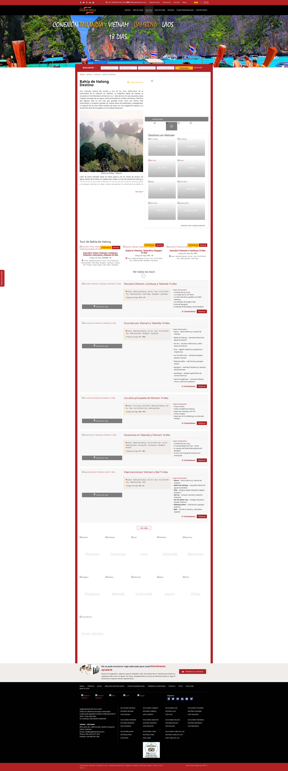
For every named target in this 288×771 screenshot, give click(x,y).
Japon (170, 594)
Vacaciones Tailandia (196, 708)
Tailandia (169, 554)
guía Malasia (170, 726)
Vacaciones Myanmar (128, 720)
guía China (147, 738)
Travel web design (192, 765)
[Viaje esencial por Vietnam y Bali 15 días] (98, 484)
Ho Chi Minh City (112, 261)
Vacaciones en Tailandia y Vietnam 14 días (147, 435)
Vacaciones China (149, 731)
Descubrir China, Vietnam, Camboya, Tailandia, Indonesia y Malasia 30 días (100, 254)
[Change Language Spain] (196, 2)
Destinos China (148, 735)
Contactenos (201, 10)
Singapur (92, 594)
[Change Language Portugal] (201, 2)
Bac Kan (162, 167)
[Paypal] (143, 697)
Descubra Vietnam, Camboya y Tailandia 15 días (150, 283)
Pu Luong (162, 146)
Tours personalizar (185, 10)
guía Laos (168, 714)
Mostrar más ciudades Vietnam (193, 225)
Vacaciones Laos (171, 708)
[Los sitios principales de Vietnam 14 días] (98, 410)
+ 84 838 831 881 (116, 2)
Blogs (184, 2)
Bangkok (103, 263)
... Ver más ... (144, 528)
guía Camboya (148, 714)
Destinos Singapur (150, 723)
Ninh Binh (191, 189)
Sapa (162, 189)
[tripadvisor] (151, 750)
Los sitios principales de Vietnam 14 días (146, 398)
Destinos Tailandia (195, 711)
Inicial (127, 10)
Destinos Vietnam (126, 711)
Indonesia (144, 594)
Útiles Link (190, 686)
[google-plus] (87, 2)
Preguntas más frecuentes (114, 686)
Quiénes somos (154, 2)
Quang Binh (191, 210)
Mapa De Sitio (84, 689)
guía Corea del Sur (172, 738)
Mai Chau (162, 210)
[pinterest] (93, 2)
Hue (151, 258)
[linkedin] (90, 2)
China (195, 594)
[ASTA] (129, 697)
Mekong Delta (86, 263)
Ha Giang (191, 146)
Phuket (89, 265)
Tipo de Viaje (138, 10)
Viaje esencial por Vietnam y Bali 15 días (146, 472)
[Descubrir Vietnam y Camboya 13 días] (182, 246)
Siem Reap (95, 263)
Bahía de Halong (94, 261)
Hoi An (103, 261)
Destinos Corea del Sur (173, 735)
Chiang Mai (152, 445)
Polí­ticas (172, 686)
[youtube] (177, 698)
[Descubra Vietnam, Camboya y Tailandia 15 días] (101, 295)
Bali (104, 265)
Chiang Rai (142, 445)
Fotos (180, 686)
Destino (148, 10)
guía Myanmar (125, 726)
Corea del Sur (92, 633)
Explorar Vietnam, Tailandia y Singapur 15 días (144, 251)
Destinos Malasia (171, 723)
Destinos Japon (126, 735)
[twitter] (83, 2)
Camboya (118, 554)
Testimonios (167, 2)
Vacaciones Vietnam (127, 708)
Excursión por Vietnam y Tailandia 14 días (147, 323)
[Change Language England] (206, 2)
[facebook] (81, 2)
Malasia (118, 594)
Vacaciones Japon (126, 731)
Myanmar (196, 554)
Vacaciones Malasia (172, 720)
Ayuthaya (110, 263)
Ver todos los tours (144, 271)
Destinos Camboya (149, 711)
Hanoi (111, 96)
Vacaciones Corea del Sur (174, 731)
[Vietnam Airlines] (87, 697)
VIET (205, 765)
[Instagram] (191, 698)
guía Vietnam (125, 714)
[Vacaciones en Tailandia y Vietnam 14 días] (99, 447)
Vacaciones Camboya (150, 708)
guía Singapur (148, 726)
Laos (144, 554)
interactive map (102, 307)
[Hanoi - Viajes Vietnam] (9, 41)
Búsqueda (184, 68)
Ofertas (171, 10)
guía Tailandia (193, 714)
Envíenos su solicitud (194, 671)
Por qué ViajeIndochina (136, 686)
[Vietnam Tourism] (101, 697)
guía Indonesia (193, 726)
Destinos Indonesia (195, 723)
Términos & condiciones (157, 686)
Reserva (116, 247)
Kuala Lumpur (97, 265)
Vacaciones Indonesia (196, 720)
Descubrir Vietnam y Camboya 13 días (187, 250)
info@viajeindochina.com (137, 2)
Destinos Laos (170, 711)
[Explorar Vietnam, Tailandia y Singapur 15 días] (142, 246)
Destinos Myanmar (127, 723)
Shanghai (115, 265)
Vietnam (92, 554)
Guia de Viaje (160, 10)
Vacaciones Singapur (150, 720)
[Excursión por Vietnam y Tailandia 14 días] (99, 335)
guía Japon (124, 738)
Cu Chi (164, 442)
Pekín (108, 265)
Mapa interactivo (136, 82)
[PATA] (115, 697)
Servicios (177, 2)
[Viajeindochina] (88, 9)
